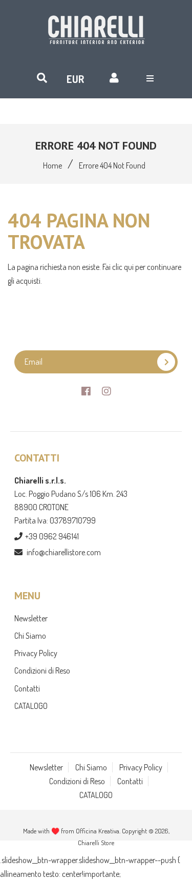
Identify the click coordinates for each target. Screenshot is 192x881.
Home (52, 165)
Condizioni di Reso (42, 670)
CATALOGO (31, 706)
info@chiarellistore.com (64, 552)
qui (129, 267)
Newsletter (31, 618)
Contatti (27, 688)
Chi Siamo (30, 636)
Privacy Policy (35, 653)
